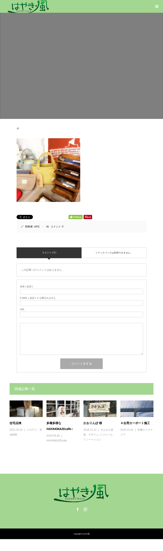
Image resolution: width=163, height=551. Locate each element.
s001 (37, 226)
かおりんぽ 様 (92, 423)
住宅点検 (15, 423)
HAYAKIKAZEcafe (56, 440)
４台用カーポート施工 (135, 423)
